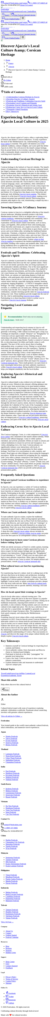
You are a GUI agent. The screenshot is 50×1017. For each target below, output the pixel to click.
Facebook (12, 993)
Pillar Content (26, 673)
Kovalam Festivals (12, 775)
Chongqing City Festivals (15, 842)
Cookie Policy (11, 981)
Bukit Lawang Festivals (14, 894)
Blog (34, 11)
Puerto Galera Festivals (14, 879)
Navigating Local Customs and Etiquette (21, 103)
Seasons (10, 11)
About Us (23, 5)
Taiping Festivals (12, 860)
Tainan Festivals (11, 918)
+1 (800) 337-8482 (11, 828)
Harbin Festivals (12, 840)
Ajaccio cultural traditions (30, 506)
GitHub (11, 1003)
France (12, 673)
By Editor (7, 80)
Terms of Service (12, 979)
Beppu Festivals (11, 745)
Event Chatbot (27, 11)
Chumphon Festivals (13, 762)
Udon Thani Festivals (13, 758)
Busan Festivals (11, 797)
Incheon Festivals (12, 789)
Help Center (10, 962)
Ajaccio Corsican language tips (29, 561)
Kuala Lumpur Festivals (14, 866)
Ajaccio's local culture (28, 196)
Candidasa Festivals (13, 896)
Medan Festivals (12, 892)
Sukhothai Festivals (13, 760)
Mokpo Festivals (12, 791)
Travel (3, 673)
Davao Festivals (11, 883)
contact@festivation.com (13, 825)
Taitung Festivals (12, 910)
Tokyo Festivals (11, 738)
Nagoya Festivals (12, 743)
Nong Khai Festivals (13, 756)
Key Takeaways (12, 111)
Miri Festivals (11, 862)
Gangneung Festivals (13, 793)
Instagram (12, 1000)
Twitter (11, 997)
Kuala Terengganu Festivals (16, 864)
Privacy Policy (11, 977)
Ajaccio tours (9, 320)
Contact (30, 5)
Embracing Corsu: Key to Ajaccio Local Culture (24, 107)
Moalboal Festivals (12, 877)
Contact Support (12, 966)
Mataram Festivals (12, 901)
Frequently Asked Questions (17, 109)
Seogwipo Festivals (13, 795)
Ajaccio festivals (43, 292)
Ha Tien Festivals (12, 806)
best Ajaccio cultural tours (37, 583)
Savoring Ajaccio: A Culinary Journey (20, 99)
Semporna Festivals (13, 858)
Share (7, 690)
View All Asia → (7, 922)
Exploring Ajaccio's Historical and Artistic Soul (24, 105)
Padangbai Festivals (13, 899)
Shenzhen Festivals (13, 844)
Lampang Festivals (12, 754)
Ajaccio (4, 634)
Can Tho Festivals (12, 814)
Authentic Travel (15, 675)
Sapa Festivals (11, 812)
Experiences (17, 11)
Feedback (9, 968)
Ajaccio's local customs (27, 194)
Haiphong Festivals (13, 808)
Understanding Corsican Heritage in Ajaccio (22, 97)
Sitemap (9, 983)
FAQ (7, 964)
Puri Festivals (10, 771)
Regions (4, 11)
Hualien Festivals (12, 912)
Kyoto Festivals (11, 741)
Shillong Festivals (12, 777)
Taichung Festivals (12, 916)
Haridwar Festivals (12, 773)
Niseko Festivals (12, 736)
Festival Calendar (12, 937)
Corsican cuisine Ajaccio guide (29, 533)
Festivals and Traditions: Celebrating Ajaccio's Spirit (25, 101)
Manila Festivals (12, 881)
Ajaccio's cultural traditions (29, 417)
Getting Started (11, 935)
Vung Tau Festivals (13, 810)
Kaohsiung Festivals (13, 914)
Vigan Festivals (11, 875)
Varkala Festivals (12, 780)
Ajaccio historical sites (38, 413)
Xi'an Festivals (11, 848)
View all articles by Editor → (11, 716)
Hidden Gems (11, 953)
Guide (8, 673)
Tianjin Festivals (12, 846)
